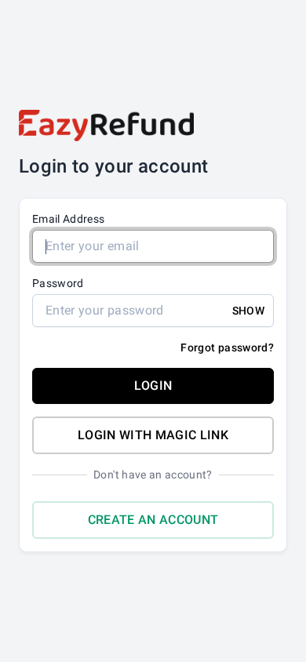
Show (248, 310)
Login (153, 385)
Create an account (153, 519)
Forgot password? (227, 347)
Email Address (68, 219)
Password (58, 283)
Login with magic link (153, 434)
